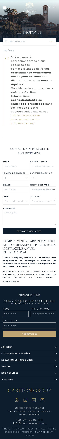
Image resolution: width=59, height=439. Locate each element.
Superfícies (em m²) (41, 173)
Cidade (7, 185)
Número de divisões (14, 173)
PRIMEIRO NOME (38, 161)
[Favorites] (54, 7)
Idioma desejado (39, 185)
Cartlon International (29, 408)
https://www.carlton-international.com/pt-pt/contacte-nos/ (26, 119)
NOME (6, 309)
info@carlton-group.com (30, 423)
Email (6, 197)
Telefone (35, 197)
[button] (4, 7)
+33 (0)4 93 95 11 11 (29, 420)
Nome (6, 161)
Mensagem (9, 208)
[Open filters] (51, 42)
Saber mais (9, 281)
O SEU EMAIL (10, 321)
